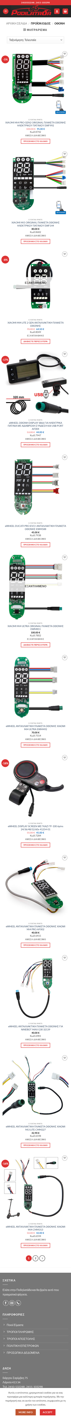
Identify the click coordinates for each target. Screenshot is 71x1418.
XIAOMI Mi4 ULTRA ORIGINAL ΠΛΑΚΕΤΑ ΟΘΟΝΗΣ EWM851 (36, 628)
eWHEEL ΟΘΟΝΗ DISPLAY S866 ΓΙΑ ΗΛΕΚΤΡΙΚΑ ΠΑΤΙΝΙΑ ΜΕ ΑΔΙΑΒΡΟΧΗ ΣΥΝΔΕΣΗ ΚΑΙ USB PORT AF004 (35, 425)
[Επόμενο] (42, 1258)
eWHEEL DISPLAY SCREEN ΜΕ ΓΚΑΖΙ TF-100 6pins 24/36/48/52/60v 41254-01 (35, 828)
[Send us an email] (12, 1303)
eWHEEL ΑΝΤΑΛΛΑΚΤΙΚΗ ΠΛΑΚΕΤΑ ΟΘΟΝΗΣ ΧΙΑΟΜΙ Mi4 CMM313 (35, 1228)
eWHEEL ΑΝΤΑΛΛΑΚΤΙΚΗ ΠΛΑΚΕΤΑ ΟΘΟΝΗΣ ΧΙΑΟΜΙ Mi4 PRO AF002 (35, 928)
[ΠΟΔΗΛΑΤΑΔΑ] (31, 11)
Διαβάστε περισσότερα (35, 341)
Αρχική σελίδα (16, 23)
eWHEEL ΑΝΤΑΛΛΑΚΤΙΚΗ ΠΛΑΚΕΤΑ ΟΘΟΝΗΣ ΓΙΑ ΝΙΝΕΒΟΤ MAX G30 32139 (35, 1028)
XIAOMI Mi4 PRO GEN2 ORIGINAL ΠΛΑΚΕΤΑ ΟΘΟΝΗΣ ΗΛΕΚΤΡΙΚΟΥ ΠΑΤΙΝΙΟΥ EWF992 (35, 124)
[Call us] (18, 1303)
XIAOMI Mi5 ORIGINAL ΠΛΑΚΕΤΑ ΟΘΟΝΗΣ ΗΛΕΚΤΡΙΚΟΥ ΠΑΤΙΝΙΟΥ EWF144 (36, 224)
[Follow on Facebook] (6, 1303)
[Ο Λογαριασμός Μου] (57, 11)
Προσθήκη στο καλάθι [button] (35, 141)
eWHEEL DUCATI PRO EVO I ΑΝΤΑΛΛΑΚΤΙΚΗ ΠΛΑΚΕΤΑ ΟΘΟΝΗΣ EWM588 (35, 527)
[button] (5, 11)
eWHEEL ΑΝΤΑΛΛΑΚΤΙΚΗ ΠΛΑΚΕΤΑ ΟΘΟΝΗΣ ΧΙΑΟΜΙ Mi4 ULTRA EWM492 (35, 728)
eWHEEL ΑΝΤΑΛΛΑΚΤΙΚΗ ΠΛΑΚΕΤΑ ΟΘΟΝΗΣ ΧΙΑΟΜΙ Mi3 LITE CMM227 (35, 1128)
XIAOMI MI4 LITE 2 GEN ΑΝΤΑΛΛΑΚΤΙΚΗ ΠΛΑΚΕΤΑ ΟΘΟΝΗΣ (36, 324)
